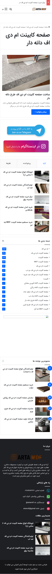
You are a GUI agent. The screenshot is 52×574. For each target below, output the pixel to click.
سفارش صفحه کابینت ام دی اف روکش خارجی (18, 399)
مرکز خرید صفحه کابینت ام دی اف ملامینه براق (28, 2)
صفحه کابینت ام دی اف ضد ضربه (36, 274)
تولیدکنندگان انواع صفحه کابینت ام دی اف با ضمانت (18, 370)
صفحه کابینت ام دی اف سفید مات (35, 291)
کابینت (45, 279)
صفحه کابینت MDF (41, 261)
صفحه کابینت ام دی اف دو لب (37, 270)
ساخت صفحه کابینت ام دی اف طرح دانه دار (27, 96)
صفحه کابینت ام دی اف (35, 27)
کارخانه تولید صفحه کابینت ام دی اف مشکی (18, 420)
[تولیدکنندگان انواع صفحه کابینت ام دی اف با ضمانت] (42, 375)
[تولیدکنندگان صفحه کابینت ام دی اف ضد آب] (42, 188)
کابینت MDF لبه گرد (41, 309)
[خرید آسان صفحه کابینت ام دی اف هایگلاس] (42, 212)
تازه (44, 163)
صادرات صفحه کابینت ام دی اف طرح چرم (18, 410)
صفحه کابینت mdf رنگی (39, 287)
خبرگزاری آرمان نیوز (31, 569)
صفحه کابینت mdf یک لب (38, 296)
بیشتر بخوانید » (41, 111)
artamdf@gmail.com (31, 508)
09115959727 (29, 490)
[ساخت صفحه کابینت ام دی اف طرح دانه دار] (26, 73)
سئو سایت (32, 564)
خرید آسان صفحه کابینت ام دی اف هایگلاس (19, 209)
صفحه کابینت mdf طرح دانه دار (36, 300)
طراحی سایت (42, 564)
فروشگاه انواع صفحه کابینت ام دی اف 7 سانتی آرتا (18, 173)
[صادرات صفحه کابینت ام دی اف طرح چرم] (42, 411)
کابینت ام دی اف (42, 266)
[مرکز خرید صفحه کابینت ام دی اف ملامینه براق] (42, 199)
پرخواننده (27, 163)
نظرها (8, 163)
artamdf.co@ (31, 502)
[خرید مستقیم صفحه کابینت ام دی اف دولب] (42, 389)
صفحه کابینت (43, 257)
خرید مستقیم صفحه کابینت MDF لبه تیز (18, 224)
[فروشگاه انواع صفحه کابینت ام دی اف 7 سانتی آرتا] (42, 176)
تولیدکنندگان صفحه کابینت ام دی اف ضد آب (18, 186)
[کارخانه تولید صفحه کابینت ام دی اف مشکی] (42, 425)
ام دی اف (44, 248)
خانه (46, 27)
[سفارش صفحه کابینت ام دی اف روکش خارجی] (42, 400)
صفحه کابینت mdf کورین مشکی (36, 283)
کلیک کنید (26, 496)
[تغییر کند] (39, 9)
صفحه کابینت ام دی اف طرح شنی (35, 304)
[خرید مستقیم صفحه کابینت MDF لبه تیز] (42, 226)
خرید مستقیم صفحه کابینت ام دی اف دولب (18, 386)
